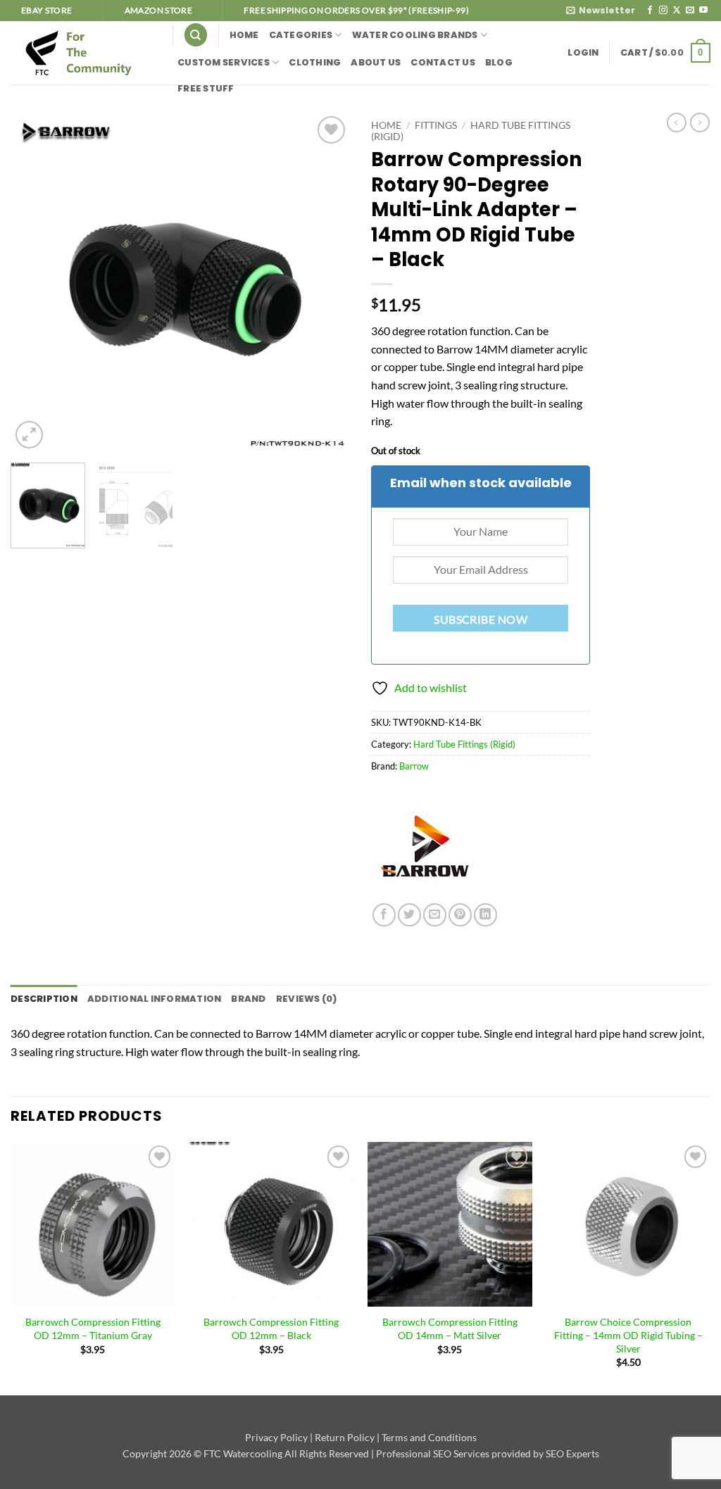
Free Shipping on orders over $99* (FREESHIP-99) (356, 10)
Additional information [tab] (154, 999)
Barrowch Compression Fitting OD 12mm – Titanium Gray (93, 1328)
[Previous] (35, 282)
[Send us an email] (690, 10)
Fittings (436, 125)
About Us (376, 62)
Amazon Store (158, 10)
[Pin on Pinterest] (460, 914)
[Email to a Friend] (434, 914)
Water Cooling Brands (415, 35)
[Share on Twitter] (409, 914)
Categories (301, 35)
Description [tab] (44, 999)
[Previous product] (700, 122)
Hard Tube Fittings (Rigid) (464, 744)
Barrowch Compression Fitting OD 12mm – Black (271, 1328)
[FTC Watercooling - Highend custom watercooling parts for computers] (81, 52)
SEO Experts (572, 1453)
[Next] (325, 282)
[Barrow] (424, 850)
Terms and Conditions (429, 1437)
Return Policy (345, 1437)
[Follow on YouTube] (703, 10)
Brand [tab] (248, 999)
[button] (600, 10)
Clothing (315, 62)
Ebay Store (47, 10)
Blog (499, 62)
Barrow (414, 766)
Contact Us (442, 62)
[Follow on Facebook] (650, 10)
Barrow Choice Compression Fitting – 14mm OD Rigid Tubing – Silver (628, 1335)
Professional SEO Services (432, 1453)
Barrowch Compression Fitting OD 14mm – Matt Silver (450, 1328)
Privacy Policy (276, 1437)
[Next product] (676, 122)
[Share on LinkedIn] (485, 914)
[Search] (195, 34)
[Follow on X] (676, 10)
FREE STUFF (205, 88)
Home (244, 35)
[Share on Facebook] (384, 914)
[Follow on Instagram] (663, 10)
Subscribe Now (480, 619)
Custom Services (223, 62)
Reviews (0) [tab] (306, 999)
